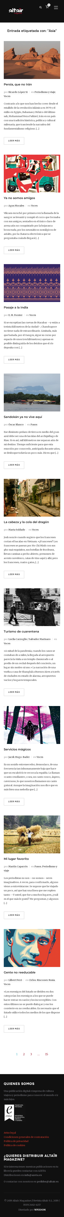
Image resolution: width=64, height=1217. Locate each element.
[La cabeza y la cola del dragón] (32, 480)
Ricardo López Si (18, 92)
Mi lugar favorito (16, 859)
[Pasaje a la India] (32, 266)
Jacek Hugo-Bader (19, 757)
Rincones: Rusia (46, 980)
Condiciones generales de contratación (26, 1137)
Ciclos (32, 980)
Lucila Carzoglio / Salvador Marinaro (29, 639)
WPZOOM (40, 1209)
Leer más (14, 140)
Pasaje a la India (16, 307)
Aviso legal (10, 1132)
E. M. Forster (15, 315)
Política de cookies (14, 1145)
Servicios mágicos (17, 749)
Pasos (34, 424)
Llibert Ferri (15, 980)
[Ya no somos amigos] (32, 156)
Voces (7, 96)
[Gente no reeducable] (32, 931)
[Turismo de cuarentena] (32, 590)
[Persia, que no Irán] (32, 43)
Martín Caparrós (18, 866)
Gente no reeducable (19, 972)
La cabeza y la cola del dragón (26, 522)
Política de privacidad (16, 1141)
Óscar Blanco (16, 424)
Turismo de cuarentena (21, 631)
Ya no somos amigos (19, 198)
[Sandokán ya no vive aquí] (32, 375)
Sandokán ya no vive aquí (23, 417)
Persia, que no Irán (18, 84)
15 (46, 1054)
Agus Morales (16, 205)
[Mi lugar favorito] (32, 817)
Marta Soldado (16, 529)
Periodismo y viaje (44, 92)
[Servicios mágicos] (32, 708)
